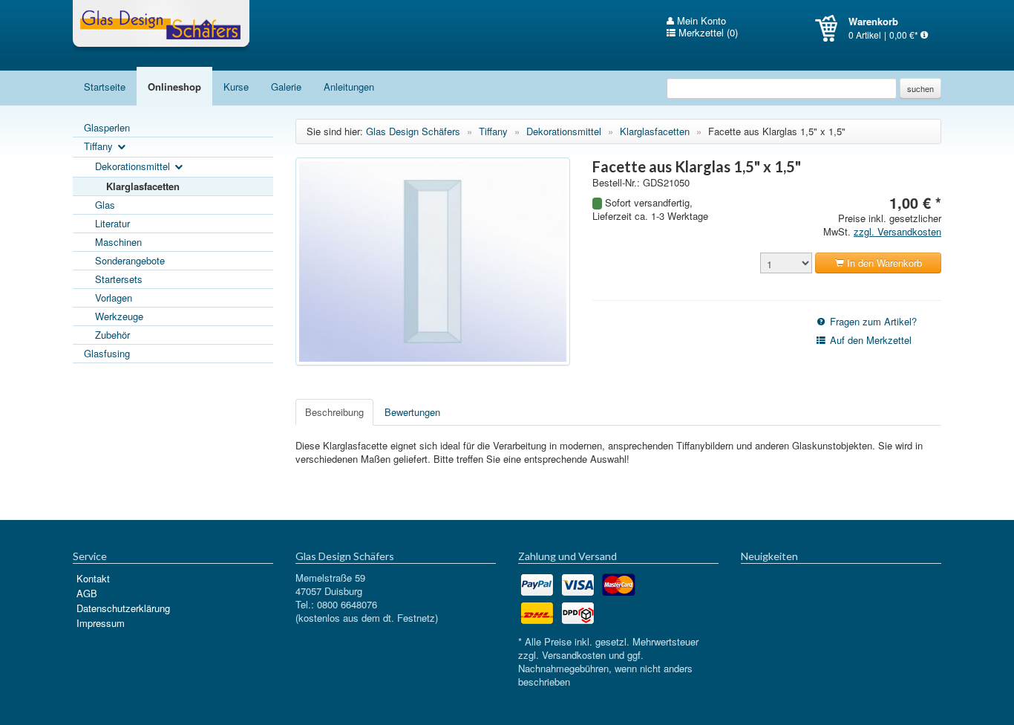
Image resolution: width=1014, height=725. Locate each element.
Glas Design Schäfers (161, 26)
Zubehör (112, 335)
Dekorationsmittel (134, 166)
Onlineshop (174, 86)
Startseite (104, 86)
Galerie (286, 86)
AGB (86, 593)
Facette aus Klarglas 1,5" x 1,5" (776, 131)
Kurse (236, 86)
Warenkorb (831, 28)
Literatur (112, 223)
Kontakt (93, 578)
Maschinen (118, 242)
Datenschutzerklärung (123, 608)
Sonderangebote (130, 260)
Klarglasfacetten (143, 186)
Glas (105, 205)
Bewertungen (412, 412)
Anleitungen (349, 86)
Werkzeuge (119, 316)
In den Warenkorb (883, 263)
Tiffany (100, 146)
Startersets (119, 279)
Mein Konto (700, 21)
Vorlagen (113, 297)
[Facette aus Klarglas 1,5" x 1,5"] (432, 261)
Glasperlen (107, 127)
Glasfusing (107, 353)
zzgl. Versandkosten (897, 231)
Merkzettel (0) (707, 33)
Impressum (100, 623)
